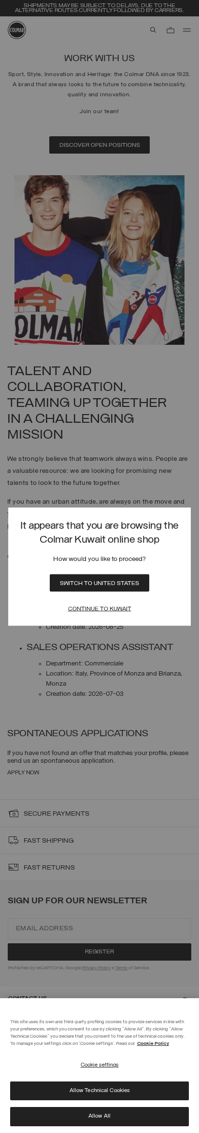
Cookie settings (100, 1065)
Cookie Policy (153, 1043)
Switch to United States (99, 583)
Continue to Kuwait (99, 609)
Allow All (99, 1116)
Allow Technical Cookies (100, 1091)
